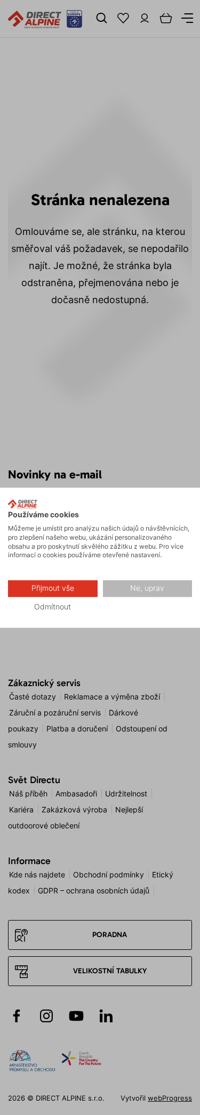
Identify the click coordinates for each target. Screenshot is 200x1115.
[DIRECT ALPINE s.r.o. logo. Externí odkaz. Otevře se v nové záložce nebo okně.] (22, 504)
